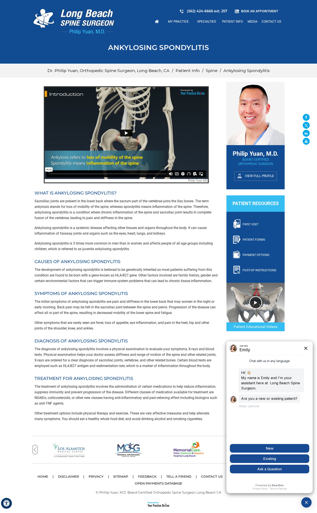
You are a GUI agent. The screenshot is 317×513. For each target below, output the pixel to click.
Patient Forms (254, 239)
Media (252, 22)
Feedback (147, 476)
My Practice (178, 22)
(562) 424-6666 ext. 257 (207, 11)
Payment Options (256, 255)
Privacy (96, 476)
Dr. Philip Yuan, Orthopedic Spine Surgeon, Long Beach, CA (108, 70)
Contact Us (271, 22)
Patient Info (232, 22)
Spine (211, 70)
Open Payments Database (158, 483)
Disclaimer (68, 476)
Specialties (206, 22)
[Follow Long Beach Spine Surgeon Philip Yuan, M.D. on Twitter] (306, 125)
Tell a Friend (178, 476)
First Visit (250, 224)
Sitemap (120, 476)
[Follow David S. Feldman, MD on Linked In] (306, 133)
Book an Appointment (259, 11)
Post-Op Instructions (259, 270)
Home (157, 21)
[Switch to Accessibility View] (6, 503)
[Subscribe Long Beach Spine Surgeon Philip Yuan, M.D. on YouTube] (306, 141)
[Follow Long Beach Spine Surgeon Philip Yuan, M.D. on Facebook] (306, 117)
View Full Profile (259, 176)
